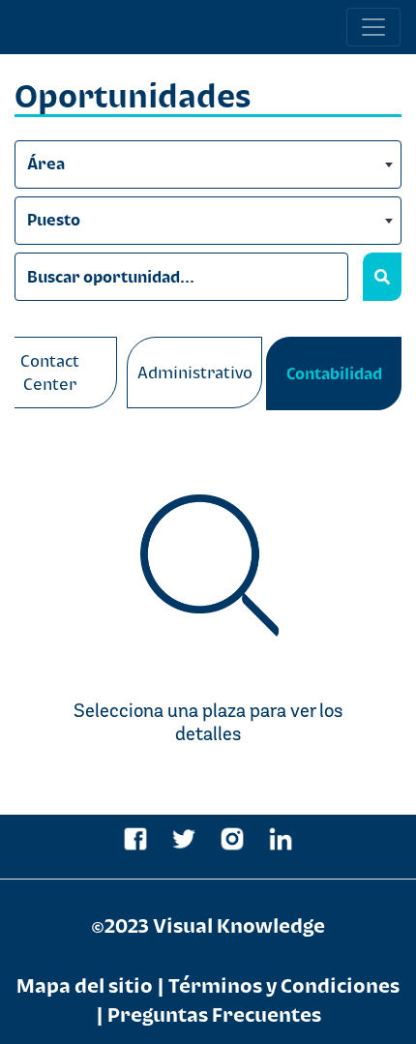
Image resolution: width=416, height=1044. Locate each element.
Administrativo (195, 372)
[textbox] (208, 165)
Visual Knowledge (239, 925)
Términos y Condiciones (284, 985)
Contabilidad (334, 373)
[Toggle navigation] (373, 27)
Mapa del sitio (84, 985)
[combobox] (208, 164)
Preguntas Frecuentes (214, 1014)
